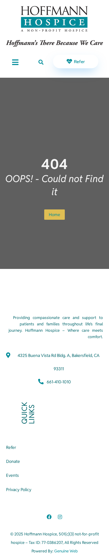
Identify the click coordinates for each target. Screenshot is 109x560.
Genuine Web (66, 551)
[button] (40, 62)
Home (54, 214)
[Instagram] (60, 516)
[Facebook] (49, 516)
